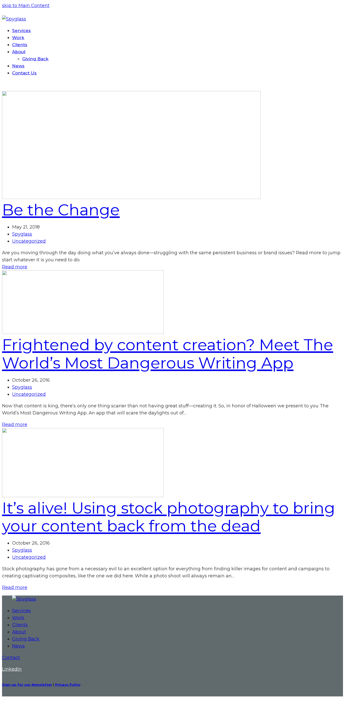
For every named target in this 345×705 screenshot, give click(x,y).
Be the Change (61, 209)
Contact (11, 657)
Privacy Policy (68, 685)
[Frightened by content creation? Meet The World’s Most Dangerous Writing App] (83, 332)
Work (18, 618)
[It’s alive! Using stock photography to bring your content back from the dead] (83, 495)
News (18, 646)
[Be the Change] (131, 197)
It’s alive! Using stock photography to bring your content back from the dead (168, 516)
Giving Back (25, 639)
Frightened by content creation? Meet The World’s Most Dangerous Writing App (167, 353)
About (19, 632)
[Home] (24, 599)
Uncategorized (29, 241)
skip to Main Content (26, 5)
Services (21, 610)
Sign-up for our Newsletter (27, 685)
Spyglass (22, 234)
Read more (14, 267)
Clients (20, 625)
